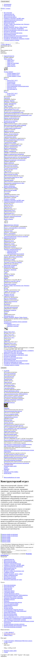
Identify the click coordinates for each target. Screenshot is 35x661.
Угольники (7, 97)
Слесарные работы (9, 388)
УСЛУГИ (6, 370)
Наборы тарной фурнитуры (11, 118)
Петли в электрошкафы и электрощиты (15, 227)
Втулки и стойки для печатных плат (14, 571)
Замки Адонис (11, 64)
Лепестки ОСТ (8, 207)
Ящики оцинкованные (10, 148)
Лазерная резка (8, 379)
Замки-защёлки (8, 58)
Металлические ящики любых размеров (15, 125)
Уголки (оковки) (8, 71)
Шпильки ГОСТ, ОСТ (10, 343)
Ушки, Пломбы (8, 106)
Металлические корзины (11, 165)
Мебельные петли (9, 240)
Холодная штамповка (10, 373)
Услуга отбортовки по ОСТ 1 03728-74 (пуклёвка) (18, 440)
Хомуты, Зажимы (9, 275)
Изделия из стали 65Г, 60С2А (12, 281)
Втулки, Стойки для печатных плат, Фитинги (16, 24)
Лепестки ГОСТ (8, 204)
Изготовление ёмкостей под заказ (13, 177)
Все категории (8, 12)
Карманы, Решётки (9, 100)
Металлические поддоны (11, 174)
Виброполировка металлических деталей (15, 457)
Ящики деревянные (9, 186)
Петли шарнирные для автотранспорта (18, 86)
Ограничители (11, 82)
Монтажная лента (9, 316)
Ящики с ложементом (10, 151)
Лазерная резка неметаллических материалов (16, 463)
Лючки (6, 313)
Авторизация (7, 4)
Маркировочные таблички (11, 225)
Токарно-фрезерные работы (11, 391)
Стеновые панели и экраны (11, 40)
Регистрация (7, 5)
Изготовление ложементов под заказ (14, 183)
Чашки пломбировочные (11, 575)
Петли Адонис (11, 83)
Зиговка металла (8, 422)
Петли (5, 79)
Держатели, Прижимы (10, 269)
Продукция (4, 556)
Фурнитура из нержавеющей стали (13, 112)
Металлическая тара (9, 15)
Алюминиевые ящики (10, 136)
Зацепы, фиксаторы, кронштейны (13, 256)
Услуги (3, 582)
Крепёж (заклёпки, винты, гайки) (13, 573)
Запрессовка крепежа (10, 431)
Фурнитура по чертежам (11, 121)
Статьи (6, 467)
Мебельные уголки (9, 243)
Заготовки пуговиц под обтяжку (13, 262)
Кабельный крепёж (9, 22)
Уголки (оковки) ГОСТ (13, 73)
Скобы (6, 272)
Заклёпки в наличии (12, 326)
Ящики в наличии (9, 131)
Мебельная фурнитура (10, 21)
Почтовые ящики (9, 180)
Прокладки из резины (10, 284)
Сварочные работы (9, 385)
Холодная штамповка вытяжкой (13, 460)
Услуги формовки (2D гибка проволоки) (15, 428)
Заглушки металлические (11, 307)
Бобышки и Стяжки (9, 259)
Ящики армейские (9, 162)
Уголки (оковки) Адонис (14, 76)
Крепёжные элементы (10, 310)
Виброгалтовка (8, 419)
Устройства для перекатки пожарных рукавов (16, 38)
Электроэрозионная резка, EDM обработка (16, 393)
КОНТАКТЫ (7, 473)
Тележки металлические (10, 168)
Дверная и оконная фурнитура (12, 249)
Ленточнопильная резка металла (13, 411)
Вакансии (6, 469)
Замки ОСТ (10, 61)
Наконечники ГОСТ (9, 210)
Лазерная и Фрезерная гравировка (13, 399)
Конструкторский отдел (10, 437)
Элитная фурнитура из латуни (15, 253)
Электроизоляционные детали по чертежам (16, 236)
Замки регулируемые (13, 63)
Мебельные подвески (10, 246)
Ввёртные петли (11, 252)
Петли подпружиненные (14, 84)
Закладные (7, 340)
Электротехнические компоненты (13, 20)
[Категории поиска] (1, 10)
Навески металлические (10, 301)
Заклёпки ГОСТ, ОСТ (13, 324)
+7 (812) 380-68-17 (6, 44)
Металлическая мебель (10, 17)
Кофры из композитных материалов (14, 154)
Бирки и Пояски (8, 219)
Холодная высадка (9, 376)
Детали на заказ (8, 230)
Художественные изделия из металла (14, 454)
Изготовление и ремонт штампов (13, 396)
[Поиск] (19, 43)
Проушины (7, 304)
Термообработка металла (11, 417)
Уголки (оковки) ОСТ (13, 74)
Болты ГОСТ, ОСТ (9, 337)
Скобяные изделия (9, 25)
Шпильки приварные (10, 346)
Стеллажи (6, 193)
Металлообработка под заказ (12, 477)
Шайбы (6, 278)
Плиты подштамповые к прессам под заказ (16, 30)
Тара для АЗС (8, 171)
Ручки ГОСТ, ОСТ (12, 93)
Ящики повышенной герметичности (14, 139)
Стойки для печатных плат (11, 291)
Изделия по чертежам (10, 31)
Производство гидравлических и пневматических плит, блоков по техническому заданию (18, 445)
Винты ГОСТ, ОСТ (9, 331)
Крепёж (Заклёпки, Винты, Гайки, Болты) (15, 27)
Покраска (6, 408)
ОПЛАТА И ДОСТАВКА (11, 471)
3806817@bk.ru (8, 635)
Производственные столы (11, 196)
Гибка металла (8, 382)
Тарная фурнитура (9, 14)
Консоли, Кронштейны (10, 298)
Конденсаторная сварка (10, 434)
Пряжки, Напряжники (10, 103)
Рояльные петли (11, 87)
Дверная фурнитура (12, 251)
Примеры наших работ (10, 466)
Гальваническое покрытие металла (13, 425)
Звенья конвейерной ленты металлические (16, 35)
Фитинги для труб (9, 294)
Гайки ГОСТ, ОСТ (9, 334)
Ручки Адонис (11, 95)
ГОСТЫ (6, 470)
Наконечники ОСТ (9, 213)
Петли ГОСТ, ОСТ (12, 80)
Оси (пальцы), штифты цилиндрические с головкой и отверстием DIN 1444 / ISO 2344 (19, 351)
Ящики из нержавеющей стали (12, 145)
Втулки (6, 288)
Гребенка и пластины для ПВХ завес (14, 18)
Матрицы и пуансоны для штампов (14, 28)
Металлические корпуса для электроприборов (16, 157)
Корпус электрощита (9, 233)
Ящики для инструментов (11, 134)
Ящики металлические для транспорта (14, 160)
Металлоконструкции (10, 34)
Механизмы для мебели (10, 265)
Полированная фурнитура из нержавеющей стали (18, 115)
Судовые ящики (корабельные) (12, 128)
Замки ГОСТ (10, 60)
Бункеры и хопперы (9, 199)
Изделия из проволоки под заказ (13, 37)
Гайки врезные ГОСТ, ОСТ (11, 109)
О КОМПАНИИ (8, 464)
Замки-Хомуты (11, 66)
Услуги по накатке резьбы (11, 414)
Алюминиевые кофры (10, 142)
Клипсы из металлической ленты (13, 33)
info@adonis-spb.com (9, 634)
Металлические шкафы (10, 190)
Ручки (5, 92)
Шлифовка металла (9, 402)
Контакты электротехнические (12, 216)
